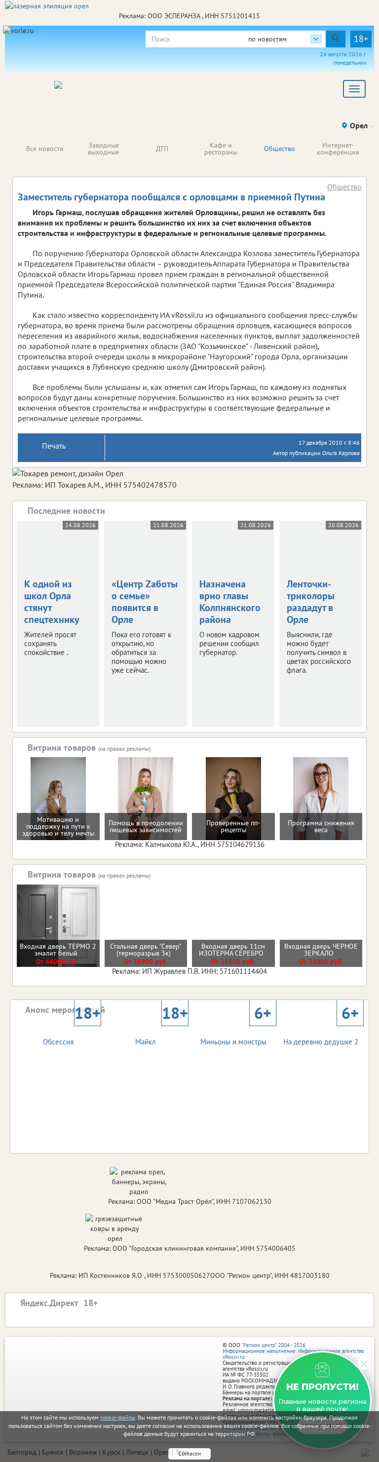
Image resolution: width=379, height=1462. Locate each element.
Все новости (45, 148)
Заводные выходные (103, 148)
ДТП (162, 148)
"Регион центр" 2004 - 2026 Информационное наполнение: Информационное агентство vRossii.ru (293, 1351)
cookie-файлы (117, 1417)
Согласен (189, 1453)
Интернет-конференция (338, 148)
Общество (279, 148)
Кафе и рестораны (220, 148)
